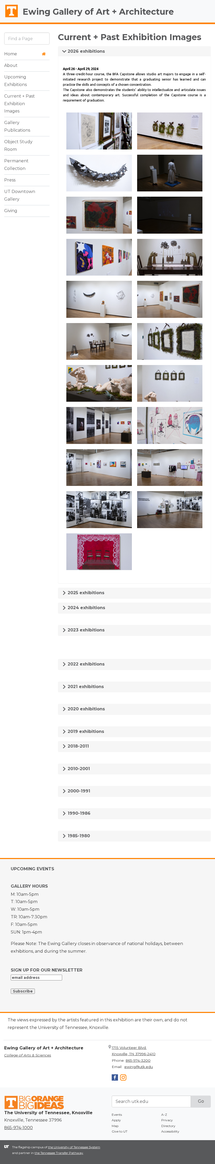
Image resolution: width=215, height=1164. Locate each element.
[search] (27, 38)
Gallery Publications (17, 126)
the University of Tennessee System (74, 1147)
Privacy (167, 1120)
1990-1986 (78, 813)
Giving (10, 210)
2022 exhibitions (85, 664)
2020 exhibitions (85, 708)
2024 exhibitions (85, 607)
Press (9, 180)
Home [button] (10, 53)
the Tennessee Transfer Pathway (59, 1153)
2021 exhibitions (85, 686)
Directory (168, 1126)
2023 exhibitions (85, 629)
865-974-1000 (18, 1127)
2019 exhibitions (85, 731)
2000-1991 (78, 790)
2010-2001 (78, 768)
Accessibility (170, 1131)
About (11, 65)
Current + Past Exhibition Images (19, 104)
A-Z (164, 1115)
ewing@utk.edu (138, 1067)
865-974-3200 (138, 1060)
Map (115, 1126)
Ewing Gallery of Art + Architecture (98, 12)
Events (117, 1115)
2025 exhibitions (85, 592)
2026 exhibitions (85, 51)
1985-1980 (78, 835)
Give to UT (119, 1131)
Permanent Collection (16, 164)
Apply (116, 1120)
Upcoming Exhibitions (15, 80)
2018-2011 (77, 746)
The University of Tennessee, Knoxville (9, 17)
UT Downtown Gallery (19, 195)
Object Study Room (18, 145)
